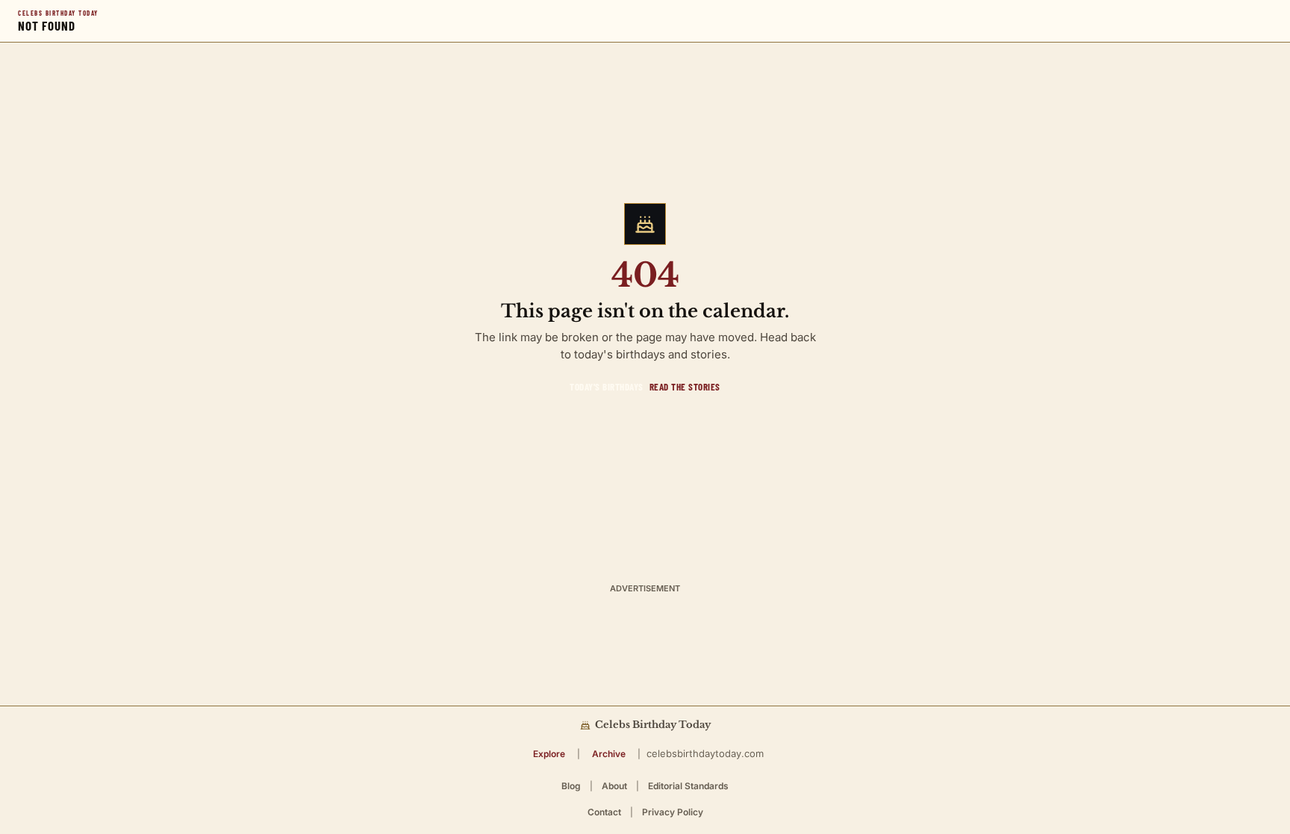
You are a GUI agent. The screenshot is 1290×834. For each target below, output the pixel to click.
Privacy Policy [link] (672, 812)
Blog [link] (571, 785)
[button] (549, 753)
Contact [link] (604, 812)
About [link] (614, 785)
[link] (607, 387)
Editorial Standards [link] (688, 785)
